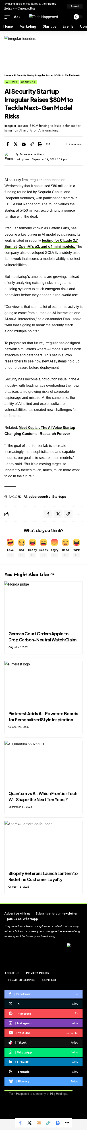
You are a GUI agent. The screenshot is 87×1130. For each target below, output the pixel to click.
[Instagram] (43, 1023)
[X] (43, 1004)
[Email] (24, 144)
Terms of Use (26, 8)
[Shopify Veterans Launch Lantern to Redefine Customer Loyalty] (43, 844)
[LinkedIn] (43, 1062)
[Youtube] (43, 1033)
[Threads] (43, 1071)
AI (25, 496)
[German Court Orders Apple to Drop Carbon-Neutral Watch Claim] (43, 604)
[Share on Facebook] (7, 144)
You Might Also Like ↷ (29, 574)
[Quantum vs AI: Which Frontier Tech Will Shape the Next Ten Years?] (43, 764)
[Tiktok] (43, 1042)
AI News (11, 82)
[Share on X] (15, 144)
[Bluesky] (43, 1081)
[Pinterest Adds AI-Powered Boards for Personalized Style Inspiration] (43, 684)
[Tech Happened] (43, 17)
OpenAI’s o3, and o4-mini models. (47, 246)
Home (7, 75)
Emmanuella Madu (32, 154)
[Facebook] (43, 994)
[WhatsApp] (43, 1052)
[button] (75, 6)
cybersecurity (39, 496)
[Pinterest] (43, 1013)
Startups (28, 82)
